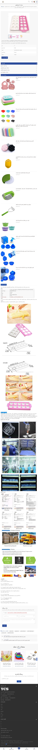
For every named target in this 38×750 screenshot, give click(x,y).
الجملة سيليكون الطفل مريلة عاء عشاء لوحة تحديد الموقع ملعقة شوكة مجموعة (26, 78)
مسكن (3, 6)
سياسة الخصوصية (9, 745)
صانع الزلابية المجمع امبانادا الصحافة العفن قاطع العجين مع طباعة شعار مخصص (17, 612)
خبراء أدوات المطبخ (13, 6)
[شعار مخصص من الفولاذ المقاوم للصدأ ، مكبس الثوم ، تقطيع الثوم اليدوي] (8, 195)
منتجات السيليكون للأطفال (5, 70)
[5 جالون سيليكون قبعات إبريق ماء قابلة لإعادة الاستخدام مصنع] (8, 274)
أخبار (1, 709)
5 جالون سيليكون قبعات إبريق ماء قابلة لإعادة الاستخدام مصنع (25, 267)
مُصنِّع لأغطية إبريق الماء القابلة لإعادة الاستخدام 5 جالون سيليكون (25, 236)
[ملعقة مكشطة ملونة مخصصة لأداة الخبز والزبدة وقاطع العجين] (19, 656)
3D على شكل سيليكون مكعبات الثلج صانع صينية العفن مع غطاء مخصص (26, 109)
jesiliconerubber (11, 741)
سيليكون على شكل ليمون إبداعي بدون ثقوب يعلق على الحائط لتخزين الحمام (26, 158)
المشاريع (2, 711)
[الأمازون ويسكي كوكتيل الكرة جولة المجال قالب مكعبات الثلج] (8, 148)
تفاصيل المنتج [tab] (3, 284)
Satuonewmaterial (16, 741)
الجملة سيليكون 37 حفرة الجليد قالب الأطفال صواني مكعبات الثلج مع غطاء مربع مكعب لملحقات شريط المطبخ (26, 126)
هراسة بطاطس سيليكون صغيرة (5, 735)
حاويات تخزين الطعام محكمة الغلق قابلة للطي (22, 220)
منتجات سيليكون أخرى (4, 72)
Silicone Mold (31, 741)
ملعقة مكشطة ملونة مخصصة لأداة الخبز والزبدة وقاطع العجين (19, 664)
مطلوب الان (4, 57)
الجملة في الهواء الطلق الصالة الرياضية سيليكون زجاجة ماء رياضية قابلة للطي (31, 664)
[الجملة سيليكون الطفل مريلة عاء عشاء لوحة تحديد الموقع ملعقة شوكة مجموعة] (8, 84)
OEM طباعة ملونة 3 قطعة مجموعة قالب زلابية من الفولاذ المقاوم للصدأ (6, 664)
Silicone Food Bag (3, 728)
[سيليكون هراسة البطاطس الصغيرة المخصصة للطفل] (8, 211)
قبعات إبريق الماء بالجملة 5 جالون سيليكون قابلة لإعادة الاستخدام (25, 251)
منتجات (2, 707)
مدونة (1, 716)
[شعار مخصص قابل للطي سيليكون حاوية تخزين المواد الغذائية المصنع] (8, 100)
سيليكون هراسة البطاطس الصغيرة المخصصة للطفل (23, 204)
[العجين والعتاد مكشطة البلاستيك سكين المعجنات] (8, 179)
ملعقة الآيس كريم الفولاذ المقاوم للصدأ (6, 737)
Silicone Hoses (6, 741)
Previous (1, 659)
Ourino (21, 741)
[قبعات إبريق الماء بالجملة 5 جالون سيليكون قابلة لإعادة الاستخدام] (8, 258)
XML (5, 745)
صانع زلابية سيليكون (19, 6)
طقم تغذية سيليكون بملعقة (5, 732)
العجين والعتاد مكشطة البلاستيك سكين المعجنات (23, 172)
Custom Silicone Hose (25, 741)
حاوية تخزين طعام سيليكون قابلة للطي (6, 730)
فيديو (1, 713)
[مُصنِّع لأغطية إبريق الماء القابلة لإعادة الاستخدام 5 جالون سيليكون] (8, 242)
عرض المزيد (18, 80)
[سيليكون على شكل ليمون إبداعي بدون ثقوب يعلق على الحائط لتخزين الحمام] (8, 163)
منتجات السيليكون (7, 6)
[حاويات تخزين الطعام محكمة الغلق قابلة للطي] (8, 227)
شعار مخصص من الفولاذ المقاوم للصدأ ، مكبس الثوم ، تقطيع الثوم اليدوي (26, 188)
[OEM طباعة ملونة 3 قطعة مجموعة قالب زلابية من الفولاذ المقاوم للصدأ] (6, 656)
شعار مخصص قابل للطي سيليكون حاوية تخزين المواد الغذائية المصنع (26, 93)
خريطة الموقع (2, 745)
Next (37, 659)
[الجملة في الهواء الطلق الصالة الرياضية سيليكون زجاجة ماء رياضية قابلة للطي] (31, 656)
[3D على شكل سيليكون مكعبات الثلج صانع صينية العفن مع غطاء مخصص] (8, 116)
